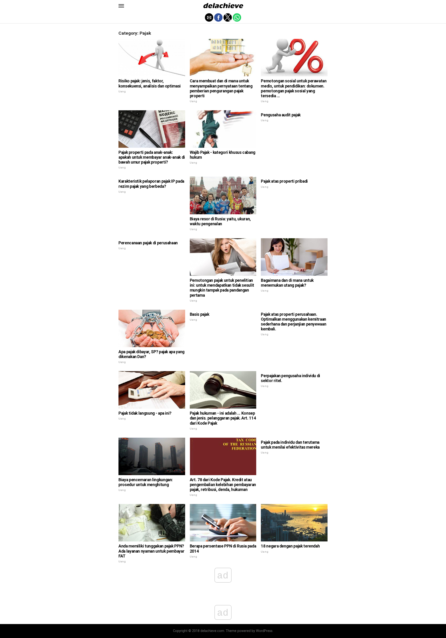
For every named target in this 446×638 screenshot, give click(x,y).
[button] (121, 5)
